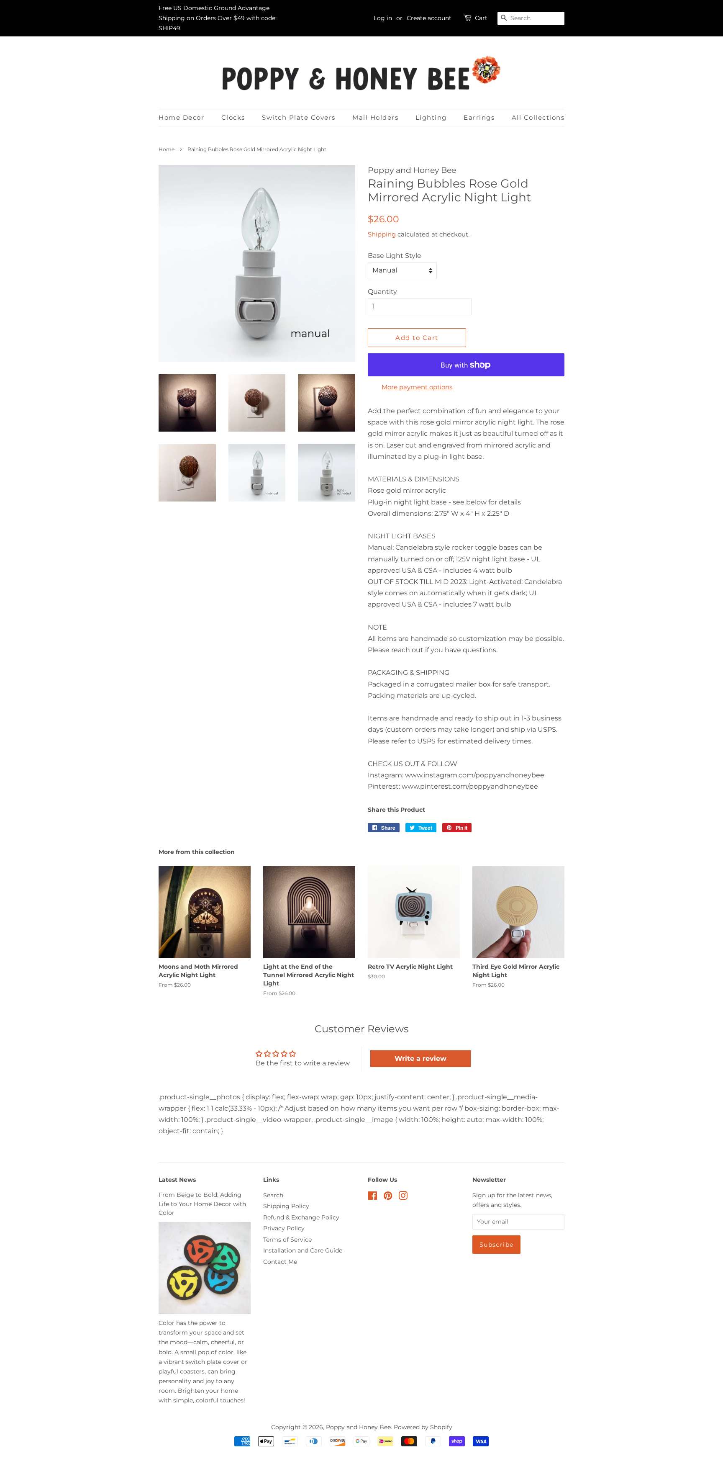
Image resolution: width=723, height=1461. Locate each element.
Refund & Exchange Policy (301, 1217)
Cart (481, 18)
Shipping (382, 234)
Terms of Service (287, 1239)
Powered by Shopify (423, 1427)
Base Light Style (394, 256)
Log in (383, 18)
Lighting (431, 117)
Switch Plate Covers (299, 117)
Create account (429, 18)
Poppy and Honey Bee (358, 1427)
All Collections (538, 117)
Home (166, 149)
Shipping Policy (286, 1206)
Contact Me (280, 1261)
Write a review (420, 1058)
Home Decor (181, 117)
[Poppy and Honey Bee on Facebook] (372, 1197)
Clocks (233, 117)
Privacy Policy (284, 1228)
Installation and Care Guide (302, 1250)
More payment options (417, 387)
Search (273, 1195)
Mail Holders (375, 117)
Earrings (479, 117)
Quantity (382, 292)
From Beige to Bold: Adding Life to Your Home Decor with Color (202, 1204)
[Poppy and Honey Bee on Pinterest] (387, 1197)
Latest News (177, 1179)
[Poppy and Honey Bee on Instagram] (403, 1197)
